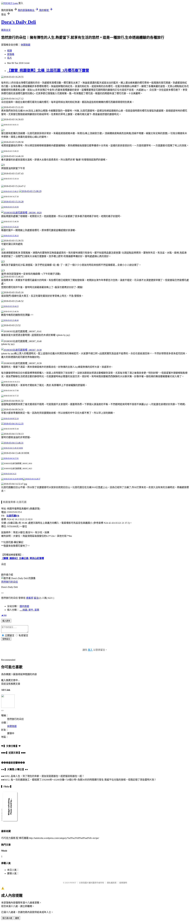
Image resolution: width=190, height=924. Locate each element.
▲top (4, 615)
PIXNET (72, 883)
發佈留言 (6, 639)
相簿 (9, 50)
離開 (17, 918)
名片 (9, 58)
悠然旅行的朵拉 (9, 582)
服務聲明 (123, 883)
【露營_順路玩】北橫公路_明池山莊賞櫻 (22, 558)
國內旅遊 (24, 606)
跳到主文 (6, 30)
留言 (36, 598)
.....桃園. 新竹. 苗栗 (29, 610)
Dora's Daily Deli (18, 22)
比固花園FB (13, 515)
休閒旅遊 (25, 44)
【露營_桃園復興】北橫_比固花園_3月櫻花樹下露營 (48, 70)
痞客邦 (29, 598)
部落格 (10, 54)
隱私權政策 (112, 883)
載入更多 (6, 621)
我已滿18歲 (7, 918)
